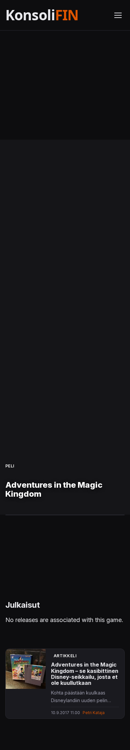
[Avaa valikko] (118, 15)
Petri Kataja (94, 712)
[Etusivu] (55, 15)
